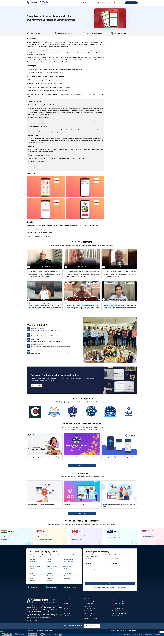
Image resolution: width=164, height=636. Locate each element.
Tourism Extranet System (118, 603)
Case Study (158, 634)
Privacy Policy (123, 587)
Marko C (32, 568)
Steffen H (49, 573)
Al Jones (49, 559)
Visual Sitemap (68, 610)
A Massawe (32, 578)
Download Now (36, 385)
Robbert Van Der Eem (52, 566)
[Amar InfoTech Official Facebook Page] (27, 620)
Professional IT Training (117, 615)
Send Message (110, 583)
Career (67, 603)
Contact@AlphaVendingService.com (45, 539)
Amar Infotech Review (125, 634)
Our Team (67, 606)
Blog (115, 2)
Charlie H (49, 568)
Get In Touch (131, 3)
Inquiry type (114, 563)
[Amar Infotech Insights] (33, 620)
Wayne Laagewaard (69, 564)
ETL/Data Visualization (89, 608)
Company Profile (138, 634)
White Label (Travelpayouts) (119, 613)
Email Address (115, 558)
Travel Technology (88, 603)
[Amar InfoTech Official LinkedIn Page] (30, 620)
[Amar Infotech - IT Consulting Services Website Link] (39, 3)
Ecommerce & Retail (89, 610)
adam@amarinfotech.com (148, 536)
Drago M (32, 580)
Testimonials (68, 608)
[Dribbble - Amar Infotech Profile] (41, 620)
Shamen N (49, 580)
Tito (65, 580)
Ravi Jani (49, 571)
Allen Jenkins (33, 559)
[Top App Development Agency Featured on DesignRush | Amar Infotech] (129, 411)
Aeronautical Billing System (118, 601)
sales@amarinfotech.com (7, 539)
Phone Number (89, 563)
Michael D (32, 575)
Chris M (66, 575)
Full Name (88, 558)
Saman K (66, 571)
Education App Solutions (118, 610)
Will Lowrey (50, 578)
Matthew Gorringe (68, 561)
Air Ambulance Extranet (118, 606)
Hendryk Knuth (68, 566)
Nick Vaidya (50, 564)
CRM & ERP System (88, 613)
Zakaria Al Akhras (68, 559)
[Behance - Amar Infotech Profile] (38, 620)
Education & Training (89, 615)
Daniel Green (50, 561)
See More (82, 465)
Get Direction (149, 634)
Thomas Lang (67, 573)
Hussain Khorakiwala (35, 566)
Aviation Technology (89, 601)
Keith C (66, 568)
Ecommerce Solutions (117, 608)
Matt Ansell (67, 578)
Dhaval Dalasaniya (34, 564)
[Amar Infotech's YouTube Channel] (36, 620)
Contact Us (68, 615)
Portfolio (110, 2)
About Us (67, 601)
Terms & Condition (115, 630)
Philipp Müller (33, 561)
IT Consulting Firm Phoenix (90, 618)
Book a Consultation (91, 625)
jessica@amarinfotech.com (113, 537)
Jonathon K (50, 575)
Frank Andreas (33, 571)
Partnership (68, 613)
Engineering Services (89, 606)
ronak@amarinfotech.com (78, 539)
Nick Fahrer (32, 573)
